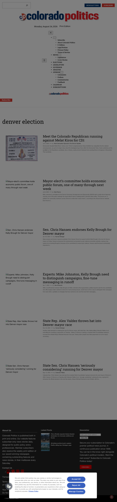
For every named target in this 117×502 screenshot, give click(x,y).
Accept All (76, 479)
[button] (8, 486)
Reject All (76, 485)
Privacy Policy (33, 491)
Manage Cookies (76, 491)
